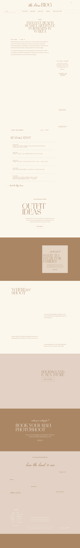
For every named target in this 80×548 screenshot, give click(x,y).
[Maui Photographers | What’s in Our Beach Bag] (8, 169)
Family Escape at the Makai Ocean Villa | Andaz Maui (30, 161)
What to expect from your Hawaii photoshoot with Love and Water (29, 146)
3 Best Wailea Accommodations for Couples (28, 154)
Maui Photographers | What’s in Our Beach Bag (29, 169)
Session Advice (15, 144)
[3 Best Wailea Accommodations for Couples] (8, 153)
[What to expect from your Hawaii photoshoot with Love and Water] (8, 146)
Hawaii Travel (15, 152)
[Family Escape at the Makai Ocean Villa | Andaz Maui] (8, 161)
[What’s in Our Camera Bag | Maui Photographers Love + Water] (8, 177)
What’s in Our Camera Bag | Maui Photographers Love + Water (25, 178)
